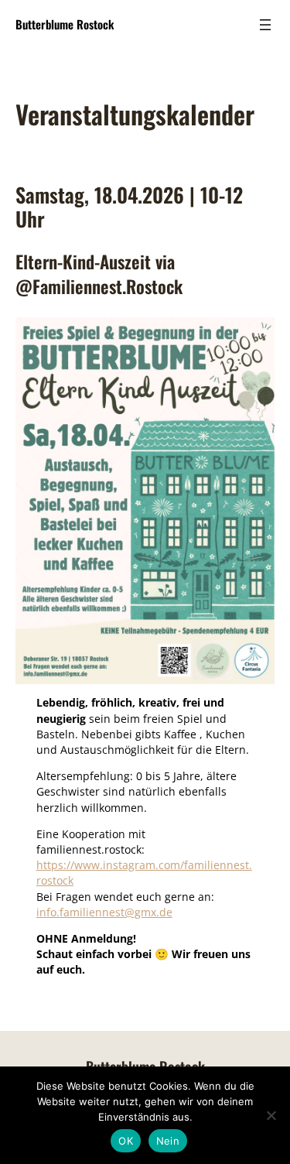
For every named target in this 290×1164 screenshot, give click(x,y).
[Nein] (270, 1115)
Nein (167, 1141)
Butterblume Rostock (64, 24)
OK (125, 1141)
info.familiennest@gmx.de (104, 912)
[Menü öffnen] (265, 24)
